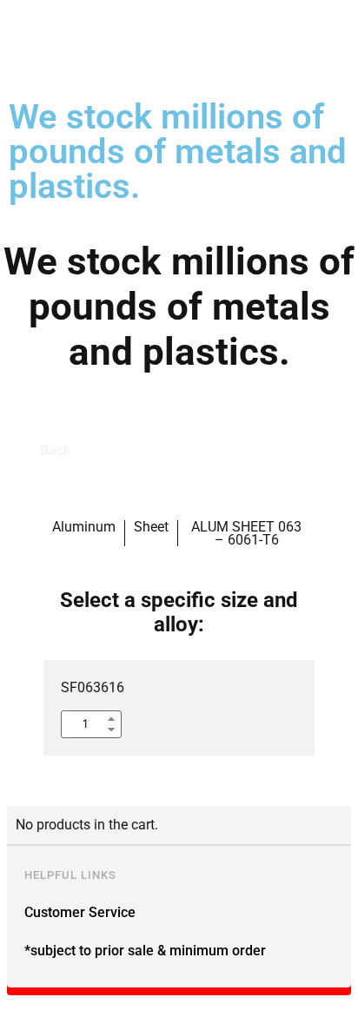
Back (55, 450)
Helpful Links (70, 874)
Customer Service (80, 912)
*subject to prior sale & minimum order (145, 950)
